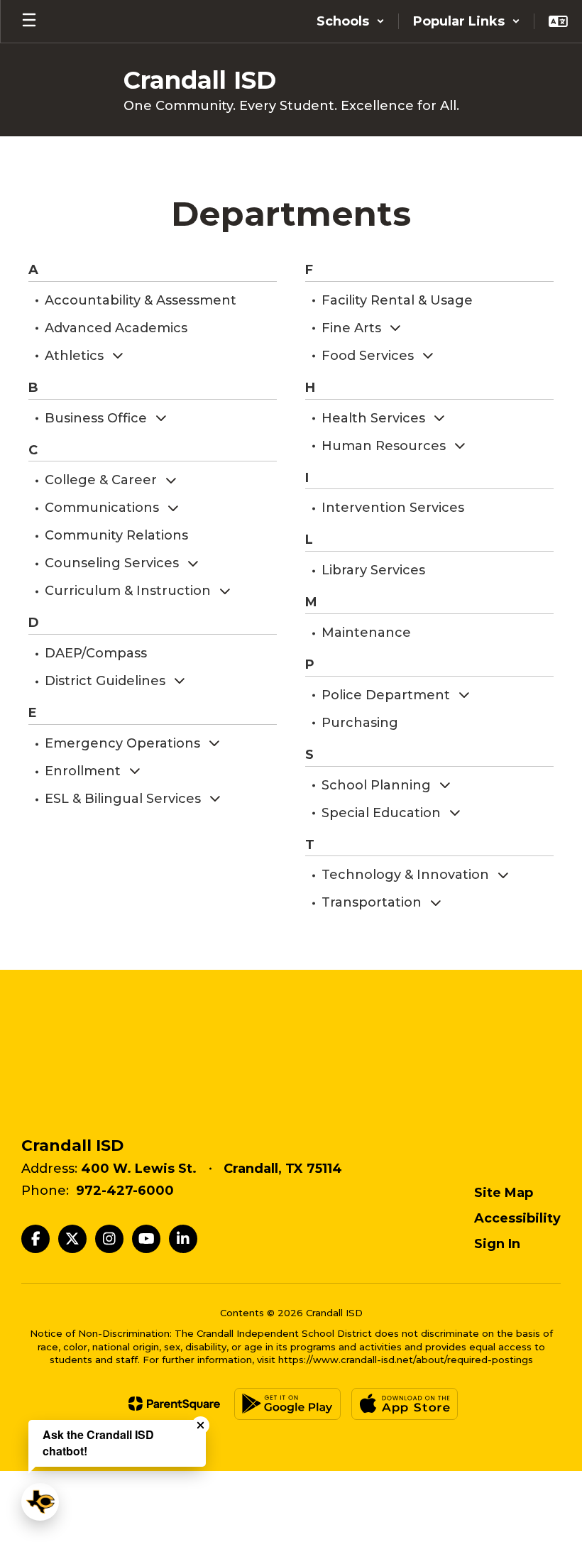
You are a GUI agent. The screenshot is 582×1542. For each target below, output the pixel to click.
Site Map (503, 1193)
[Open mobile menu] (29, 21)
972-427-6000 (125, 1190)
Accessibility (517, 1218)
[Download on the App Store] (404, 1404)
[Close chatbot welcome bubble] (200, 1425)
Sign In (497, 1244)
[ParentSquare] (174, 1403)
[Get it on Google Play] (287, 1404)
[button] (350, 21)
